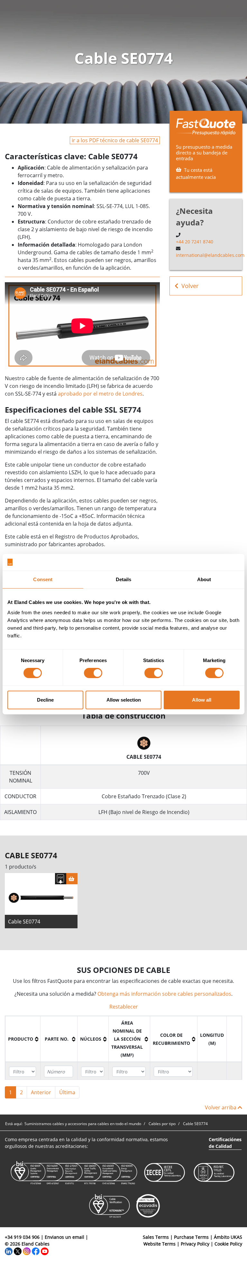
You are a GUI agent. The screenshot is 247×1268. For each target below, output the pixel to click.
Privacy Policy (195, 1244)
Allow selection (123, 700)
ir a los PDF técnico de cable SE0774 (115, 140)
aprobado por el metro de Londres (100, 393)
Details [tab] (124, 579)
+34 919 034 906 (22, 1237)
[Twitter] (18, 1250)
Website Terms (159, 1244)
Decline (45, 700)
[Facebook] (36, 1250)
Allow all (201, 700)
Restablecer (123, 1006)
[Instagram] (27, 1250)
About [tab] (204, 579)
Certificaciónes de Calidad (225, 1142)
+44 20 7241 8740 (194, 242)
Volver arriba (221, 1107)
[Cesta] (72, 878)
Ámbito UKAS (228, 1237)
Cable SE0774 (24, 921)
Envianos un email (64, 1237)
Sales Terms (156, 1237)
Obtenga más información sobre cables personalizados (164, 993)
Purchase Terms (191, 1237)
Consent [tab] (42, 579)
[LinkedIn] (9, 1250)
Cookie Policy (228, 1244)
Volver (189, 286)
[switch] (93, 673)
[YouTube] (45, 1250)
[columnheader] (23, 1039)
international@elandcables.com (210, 255)
